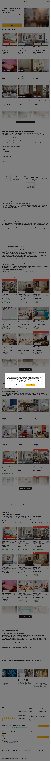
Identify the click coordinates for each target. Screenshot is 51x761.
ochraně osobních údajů (14, 381)
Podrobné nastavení (20, 384)
